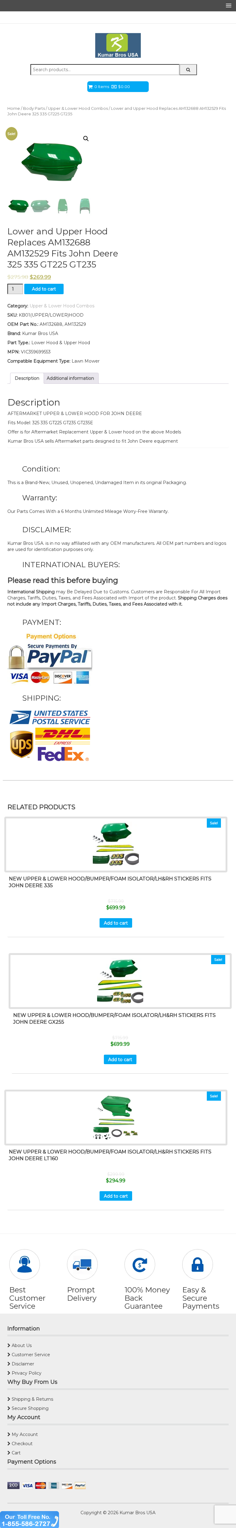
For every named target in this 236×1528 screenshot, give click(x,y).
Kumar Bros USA (136, 1512)
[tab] (27, 378)
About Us (21, 1345)
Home (13, 108)
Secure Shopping (29, 1408)
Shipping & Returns (31, 1399)
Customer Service (30, 1354)
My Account (24, 1434)
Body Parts (34, 108)
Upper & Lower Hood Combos (78, 108)
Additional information (70, 378)
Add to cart (44, 289)
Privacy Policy (25, 1373)
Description (27, 378)
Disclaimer (22, 1364)
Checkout (21, 1443)
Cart (15, 1453)
